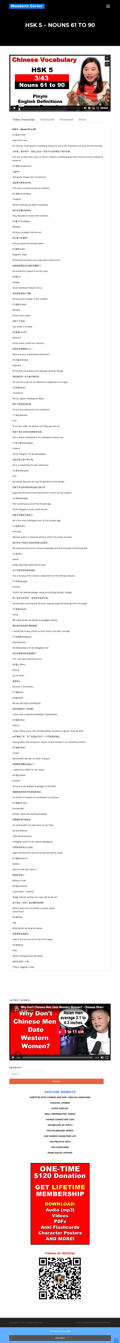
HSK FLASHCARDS (60, 1147)
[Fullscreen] (106, 1057)
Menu (108, 6)
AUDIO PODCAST (60, 1108)
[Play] (13, 1057)
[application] (60, 1032)
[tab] (23, 120)
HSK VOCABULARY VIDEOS (60, 1130)
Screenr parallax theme (86, 1322)
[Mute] (102, 1057)
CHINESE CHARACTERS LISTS (60, 1119)
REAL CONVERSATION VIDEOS (60, 1114)
